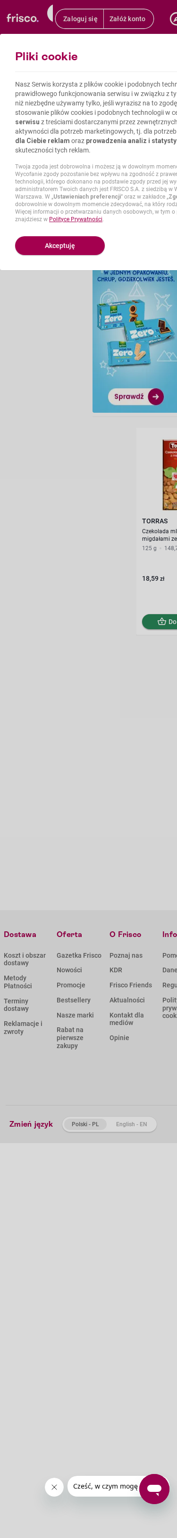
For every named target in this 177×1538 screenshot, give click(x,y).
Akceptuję (60, 245)
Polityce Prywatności (75, 219)
